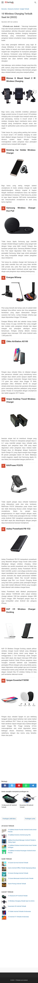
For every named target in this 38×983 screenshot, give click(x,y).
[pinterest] (19, 786)
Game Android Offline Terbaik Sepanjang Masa (22, 868)
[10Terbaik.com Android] (9, 2)
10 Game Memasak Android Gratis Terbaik (20, 878)
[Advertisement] (19, 759)
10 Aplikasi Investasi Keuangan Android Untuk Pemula (22, 851)
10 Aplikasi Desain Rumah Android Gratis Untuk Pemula (22, 830)
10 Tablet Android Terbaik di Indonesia (19, 911)
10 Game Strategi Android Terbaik (18, 873)
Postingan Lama (30, 818)
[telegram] (33, 786)
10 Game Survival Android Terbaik (18, 862)
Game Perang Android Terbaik (17, 883)
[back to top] (34, 979)
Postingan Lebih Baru (9, 818)
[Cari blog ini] (35, 2)
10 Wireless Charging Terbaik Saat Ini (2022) (21, 901)
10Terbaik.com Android (21, 980)
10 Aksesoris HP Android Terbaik (17, 895)
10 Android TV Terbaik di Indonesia (18, 916)
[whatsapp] (26, 786)
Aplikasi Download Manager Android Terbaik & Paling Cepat (22, 841)
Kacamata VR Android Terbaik (17, 906)
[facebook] (4, 786)
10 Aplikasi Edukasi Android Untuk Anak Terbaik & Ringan (22, 846)
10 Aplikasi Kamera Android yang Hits (19, 835)
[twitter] (11, 786)
